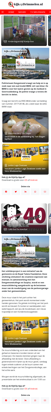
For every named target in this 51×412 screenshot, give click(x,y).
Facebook (6, 191)
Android (33, 180)
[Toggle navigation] (2, 12)
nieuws (22, 12)
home (11, 12)
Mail (45, 191)
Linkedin (25, 191)
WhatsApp (35, 191)
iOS (25, 180)
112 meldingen (37, 12)
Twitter (16, 191)
